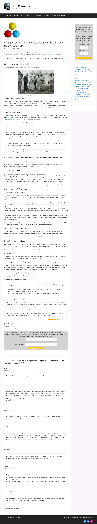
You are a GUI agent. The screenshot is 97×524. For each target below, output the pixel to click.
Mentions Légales (75, 517)
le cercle (10, 119)
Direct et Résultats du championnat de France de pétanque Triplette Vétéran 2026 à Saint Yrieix (84, 84)
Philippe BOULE (8, 491)
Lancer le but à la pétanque (11, 324)
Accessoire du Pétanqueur (58, 15)
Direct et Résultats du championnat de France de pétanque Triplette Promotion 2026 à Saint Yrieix (84, 78)
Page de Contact (66, 517)
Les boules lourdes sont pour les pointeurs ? (14, 328)
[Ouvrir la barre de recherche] (91, 15)
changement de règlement (54, 54)
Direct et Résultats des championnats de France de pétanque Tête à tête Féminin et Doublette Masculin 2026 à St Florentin (83, 71)
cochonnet (36, 53)
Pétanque (8, 15)
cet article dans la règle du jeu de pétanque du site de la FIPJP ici (26, 161)
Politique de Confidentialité (87, 517)
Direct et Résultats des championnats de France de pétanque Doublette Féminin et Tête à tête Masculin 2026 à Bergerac (82, 96)
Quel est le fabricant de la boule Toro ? (13, 326)
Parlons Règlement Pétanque (11, 323)
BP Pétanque (22, 6)
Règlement (27, 15)
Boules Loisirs (17, 15)
